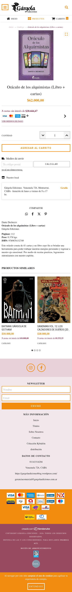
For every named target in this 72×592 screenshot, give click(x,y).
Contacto (36, 437)
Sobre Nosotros (36, 431)
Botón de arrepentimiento (36, 548)
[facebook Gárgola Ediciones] (41, 368)
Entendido (36, 586)
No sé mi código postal (12, 170)
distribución (36, 449)
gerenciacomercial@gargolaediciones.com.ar (36, 479)
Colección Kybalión (36, 443)
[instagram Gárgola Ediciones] (30, 368)
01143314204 (36, 461)
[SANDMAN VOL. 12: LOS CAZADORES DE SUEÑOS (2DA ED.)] (53, 300)
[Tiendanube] (36, 530)
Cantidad (7, 135)
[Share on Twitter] (39, 214)
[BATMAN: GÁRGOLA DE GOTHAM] (18, 300)
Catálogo (20, 27)
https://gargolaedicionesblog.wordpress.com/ (36, 473)
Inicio (11, 27)
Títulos (36, 426)
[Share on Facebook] (32, 214)
